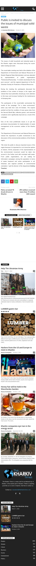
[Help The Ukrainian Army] (6, 222)
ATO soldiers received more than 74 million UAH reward (27, 192)
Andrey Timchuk (10, 172)
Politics (3, 558)
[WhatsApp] (16, 181)
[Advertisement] (18, 3)
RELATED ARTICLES (11, 215)
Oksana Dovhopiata (6, 352)
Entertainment (5, 556)
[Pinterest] (12, 181)
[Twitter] (7, 181)
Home (2, 13)
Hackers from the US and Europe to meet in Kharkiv (29, 228)
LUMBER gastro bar (17, 227)
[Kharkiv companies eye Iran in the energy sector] (18, 444)
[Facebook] (3, 181)
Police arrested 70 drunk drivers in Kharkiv (7, 192)
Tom (2, 271)
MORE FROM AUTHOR (24, 215)
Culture (3, 547)
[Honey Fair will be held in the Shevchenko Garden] (18, 404)
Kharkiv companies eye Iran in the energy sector (16, 427)
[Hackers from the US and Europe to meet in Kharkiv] (29, 222)
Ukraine (3, 544)
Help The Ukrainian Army (6, 227)
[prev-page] (17, 233)
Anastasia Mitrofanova (8, 30)
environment (18, 172)
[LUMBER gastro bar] (18, 222)
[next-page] (19, 233)
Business (3, 550)
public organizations (7, 174)
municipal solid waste (28, 172)
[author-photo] (18, 203)
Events (3, 553)
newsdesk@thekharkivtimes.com (21, 489)
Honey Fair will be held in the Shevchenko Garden (13, 388)
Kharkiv (7, 13)
